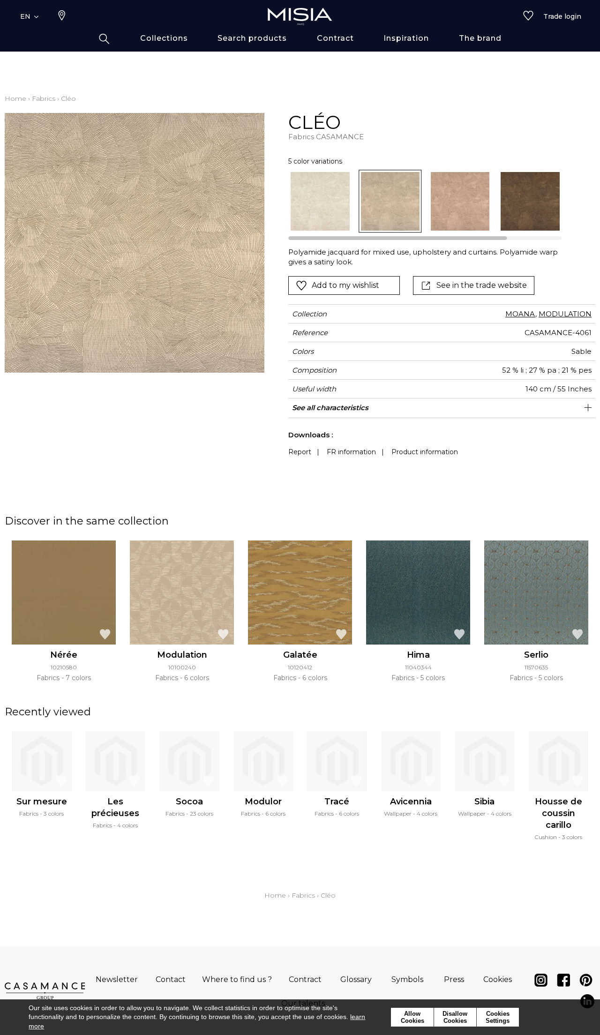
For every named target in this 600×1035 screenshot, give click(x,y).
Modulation (182, 655)
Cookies (497, 979)
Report (299, 452)
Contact (171, 979)
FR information (351, 452)
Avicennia (411, 801)
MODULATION (565, 313)
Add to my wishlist (345, 285)
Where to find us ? (237, 979)
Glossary (356, 979)
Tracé (336, 801)
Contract (305, 979)
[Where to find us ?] (62, 16)
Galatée (300, 655)
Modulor (263, 801)
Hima (418, 655)
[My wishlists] (528, 16)
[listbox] (419, 201)
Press (454, 979)
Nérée (63, 655)
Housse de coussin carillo (558, 813)
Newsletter (117, 979)
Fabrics (43, 98)
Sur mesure (41, 801)
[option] (320, 201)
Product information (424, 452)
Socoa (189, 801)
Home (15, 98)
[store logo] (300, 16)
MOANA (520, 313)
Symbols (407, 979)
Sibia (484, 801)
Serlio (536, 655)
